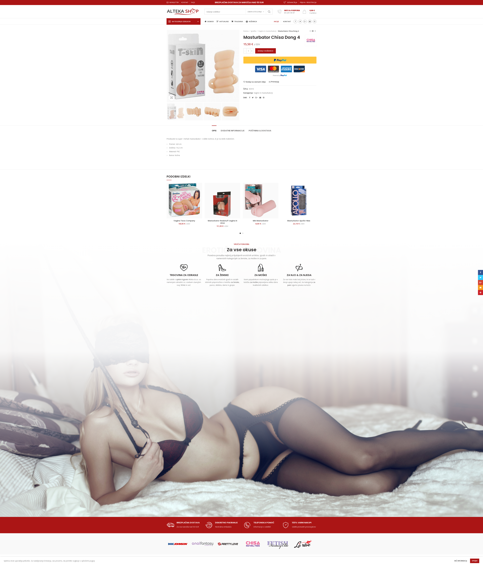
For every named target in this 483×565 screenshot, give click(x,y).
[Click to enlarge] (171, 98)
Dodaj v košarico (265, 51)
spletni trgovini (182, 279)
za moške (254, 282)
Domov (246, 31)
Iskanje (269, 12)
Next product (315, 31)
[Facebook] (295, 21)
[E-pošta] (310, 21)
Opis (214, 130)
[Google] (305, 21)
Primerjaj (275, 82)
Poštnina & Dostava (260, 130)
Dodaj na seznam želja (256, 82)
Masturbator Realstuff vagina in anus (222, 222)
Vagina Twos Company (184, 221)
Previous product (310, 31)
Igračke (253, 31)
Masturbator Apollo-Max (298, 221)
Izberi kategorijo (255, 12)
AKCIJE (276, 21)
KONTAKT (287, 21)
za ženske (235, 282)
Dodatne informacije (232, 130)
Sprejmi (474, 561)
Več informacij (460, 561)
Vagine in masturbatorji (267, 31)
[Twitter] (300, 21)
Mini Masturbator (260, 221)
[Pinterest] (314, 21)
